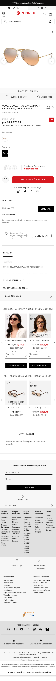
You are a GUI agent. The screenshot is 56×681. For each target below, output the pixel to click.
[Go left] (4, 61)
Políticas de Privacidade (38, 664)
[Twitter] (34, 630)
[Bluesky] (47, 630)
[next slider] (1, 342)
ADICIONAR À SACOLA (16, 365)
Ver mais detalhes (12, 280)
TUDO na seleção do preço (28, 3)
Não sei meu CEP (8, 214)
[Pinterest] (15, 630)
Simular (46, 209)
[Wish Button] (5, 179)
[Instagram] (9, 630)
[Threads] (41, 630)
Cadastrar (29, 487)
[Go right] (52, 61)
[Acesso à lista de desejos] (45, 15)
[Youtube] (21, 630)
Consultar (42, 236)
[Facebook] (28, 630)
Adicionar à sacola (33, 179)
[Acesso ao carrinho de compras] (50, 15)
